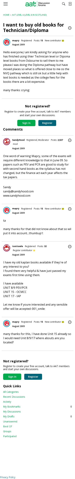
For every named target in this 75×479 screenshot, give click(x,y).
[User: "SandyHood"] (6, 141)
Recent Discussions (14, 396)
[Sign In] (70, 4)
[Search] (64, 4)
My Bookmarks (37, 406)
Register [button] (47, 123)
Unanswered (10, 421)
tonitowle (17, 246)
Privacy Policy (7, 477)
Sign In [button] (26, 123)
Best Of (7, 426)
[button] (70, 28)
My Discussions (12, 411)
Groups (7, 431)
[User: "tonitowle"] (6, 247)
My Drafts (37, 416)
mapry (15, 40)
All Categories (11, 391)
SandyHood (18, 139)
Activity (7, 401)
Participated (10, 436)
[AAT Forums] (37, 4)
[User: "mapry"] (6, 42)
